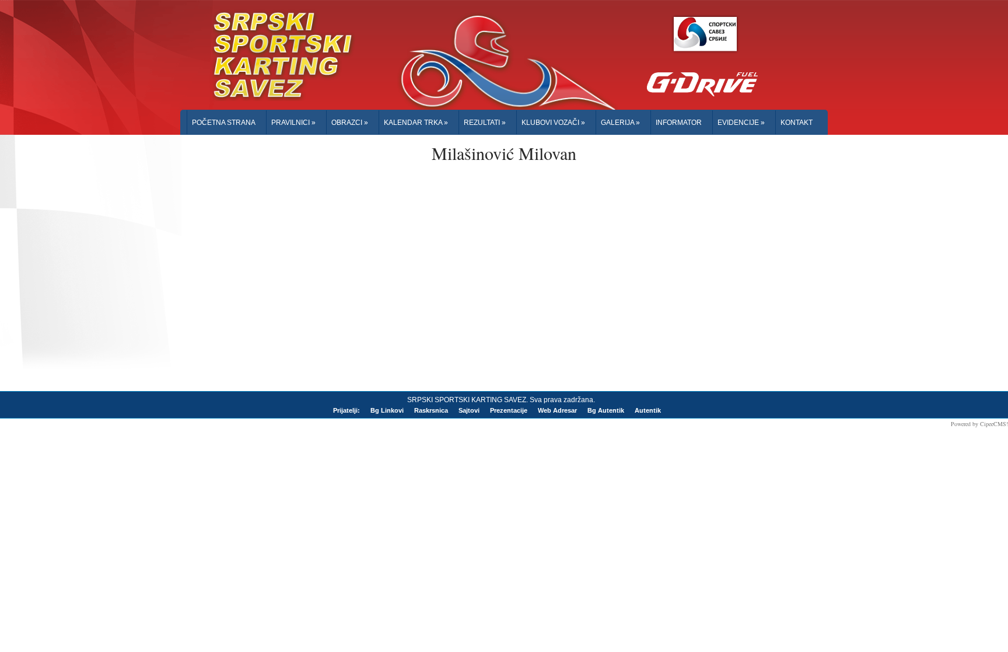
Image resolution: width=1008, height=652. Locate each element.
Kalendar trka (416, 122)
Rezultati (485, 122)
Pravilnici (293, 122)
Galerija (620, 122)
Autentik (648, 410)
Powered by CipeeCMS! (979, 424)
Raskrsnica (431, 410)
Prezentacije (508, 410)
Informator (679, 122)
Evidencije (741, 122)
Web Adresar (557, 410)
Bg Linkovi (387, 410)
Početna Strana (224, 122)
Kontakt (796, 122)
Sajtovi (469, 410)
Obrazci (349, 122)
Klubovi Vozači (553, 122)
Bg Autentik (605, 410)
